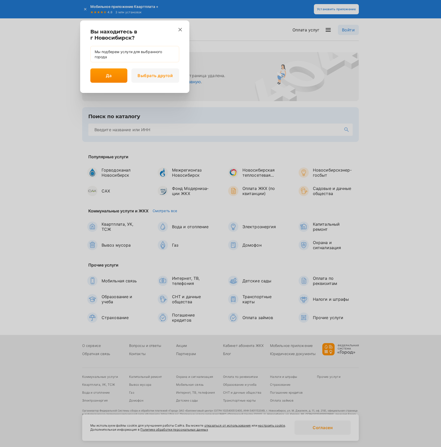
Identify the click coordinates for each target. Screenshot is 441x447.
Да (109, 75)
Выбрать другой (155, 75)
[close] (180, 30)
